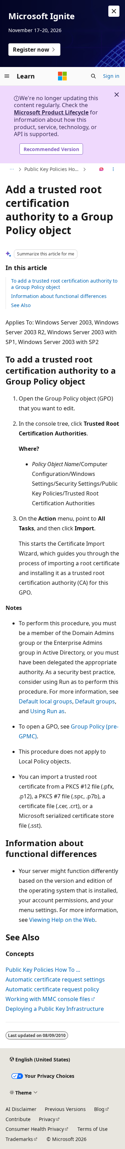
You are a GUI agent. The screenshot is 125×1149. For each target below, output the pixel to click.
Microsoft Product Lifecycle (51, 112)
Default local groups (45, 701)
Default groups (95, 701)
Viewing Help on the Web (62, 920)
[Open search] (93, 76)
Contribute (18, 1119)
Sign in (111, 76)
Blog (99, 1109)
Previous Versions (65, 1109)
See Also (21, 305)
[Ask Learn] (101, 169)
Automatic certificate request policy (52, 989)
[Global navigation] (7, 76)
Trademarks (19, 1139)
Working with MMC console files (48, 999)
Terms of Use (92, 1129)
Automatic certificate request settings (55, 979)
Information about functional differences (59, 296)
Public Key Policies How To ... (52, 169)
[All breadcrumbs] (12, 169)
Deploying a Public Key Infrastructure (55, 1009)
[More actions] (113, 169)
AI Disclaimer (21, 1109)
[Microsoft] (62, 76)
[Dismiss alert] (113, 11)
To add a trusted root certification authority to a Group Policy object (64, 283)
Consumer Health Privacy (35, 1129)
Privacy (47, 1119)
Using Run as (47, 711)
